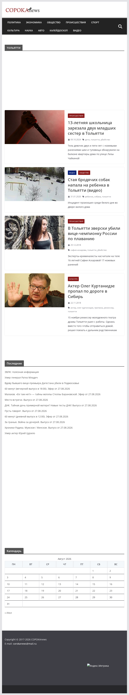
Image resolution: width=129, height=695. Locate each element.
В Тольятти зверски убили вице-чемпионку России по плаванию (94, 233)
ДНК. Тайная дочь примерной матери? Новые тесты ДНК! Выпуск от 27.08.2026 (51, 405)
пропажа (98, 307)
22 (93, 590)
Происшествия (76, 22)
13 (59, 584)
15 (93, 584)
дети (87, 139)
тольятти (95, 139)
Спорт (95, 22)
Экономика (34, 22)
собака (97, 196)
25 (26, 597)
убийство (105, 139)
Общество (53, 22)
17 (8, 590)
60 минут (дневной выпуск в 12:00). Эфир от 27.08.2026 (36, 416)
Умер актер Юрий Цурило (20, 433)
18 (26, 590)
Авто (41, 30)
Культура (13, 30)
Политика (14, 22)
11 (26, 584)
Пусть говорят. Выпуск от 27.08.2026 (26, 411)
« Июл (8, 612)
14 (76, 584)
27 (59, 597)
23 (111, 590)
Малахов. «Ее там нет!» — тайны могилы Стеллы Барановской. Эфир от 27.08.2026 (52, 394)
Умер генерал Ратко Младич (21, 377)
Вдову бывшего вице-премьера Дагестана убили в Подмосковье (42, 383)
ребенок (89, 196)
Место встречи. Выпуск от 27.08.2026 (26, 399)
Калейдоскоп (59, 30)
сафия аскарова (78, 250)
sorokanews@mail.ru (25, 643)
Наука (29, 30)
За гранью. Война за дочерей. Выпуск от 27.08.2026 (35, 422)
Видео (77, 30)
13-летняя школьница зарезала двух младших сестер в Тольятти (92, 128)
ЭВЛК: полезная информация (22, 372)
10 (8, 584)
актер (73, 307)
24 (8, 597)
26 (42, 597)
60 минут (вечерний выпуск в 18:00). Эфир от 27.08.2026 (37, 388)
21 (76, 590)
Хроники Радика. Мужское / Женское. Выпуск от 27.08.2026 (39, 427)
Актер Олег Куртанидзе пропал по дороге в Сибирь (91, 291)
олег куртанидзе (85, 307)
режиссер (109, 307)
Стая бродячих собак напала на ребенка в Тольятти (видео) (89, 185)
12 (42, 584)
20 (59, 590)
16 (111, 584)
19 (42, 590)
